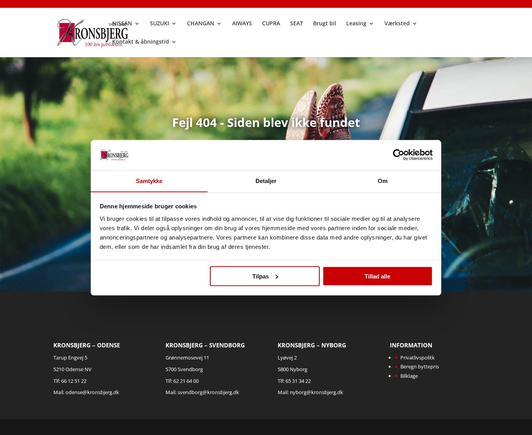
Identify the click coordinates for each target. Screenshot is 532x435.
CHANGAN (200, 24)
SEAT (296, 24)
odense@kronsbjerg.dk (92, 392)
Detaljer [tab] (266, 180)
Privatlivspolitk (417, 357)
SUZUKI (159, 24)
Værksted (397, 24)
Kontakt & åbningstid (140, 42)
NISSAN (122, 24)
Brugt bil (324, 24)
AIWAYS (242, 24)
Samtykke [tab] (149, 180)
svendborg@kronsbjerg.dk (208, 392)
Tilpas (260, 276)
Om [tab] (383, 180)
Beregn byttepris (419, 366)
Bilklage (409, 375)
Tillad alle (377, 276)
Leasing (356, 24)
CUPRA (271, 24)
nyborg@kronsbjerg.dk (316, 392)
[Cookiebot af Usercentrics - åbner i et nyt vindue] (399, 154)
